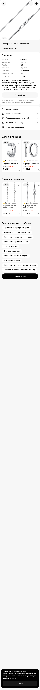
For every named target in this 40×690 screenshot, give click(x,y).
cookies (30, 674)
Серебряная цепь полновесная (10, 207)
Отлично (20, 684)
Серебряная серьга (10, 164)
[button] (20, 55)
